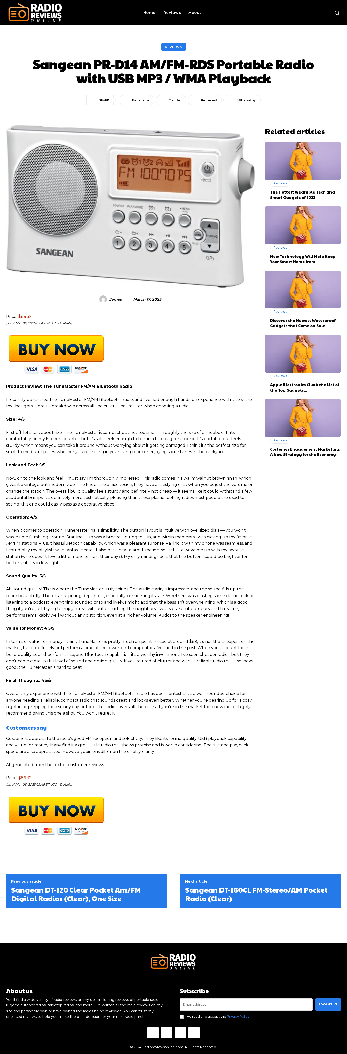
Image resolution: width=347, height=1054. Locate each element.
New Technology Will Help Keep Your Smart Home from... (303, 259)
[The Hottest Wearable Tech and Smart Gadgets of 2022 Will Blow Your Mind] (303, 161)
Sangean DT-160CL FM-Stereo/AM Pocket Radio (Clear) (256, 893)
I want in (328, 1004)
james (115, 299)
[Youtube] (194, 1032)
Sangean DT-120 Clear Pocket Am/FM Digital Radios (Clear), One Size (76, 893)
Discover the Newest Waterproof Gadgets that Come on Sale (303, 323)
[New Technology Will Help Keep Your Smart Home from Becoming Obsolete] (303, 225)
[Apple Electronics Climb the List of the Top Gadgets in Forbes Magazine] (303, 354)
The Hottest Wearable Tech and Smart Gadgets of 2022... (302, 194)
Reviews (173, 47)
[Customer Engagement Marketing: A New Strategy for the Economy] (303, 418)
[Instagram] (166, 1032)
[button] (337, 13)
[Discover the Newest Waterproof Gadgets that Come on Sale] (303, 290)
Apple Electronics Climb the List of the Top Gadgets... (304, 387)
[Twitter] (180, 1032)
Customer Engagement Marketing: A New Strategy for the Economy (305, 451)
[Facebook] (153, 1032)
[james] (103, 299)
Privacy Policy (238, 1016)
